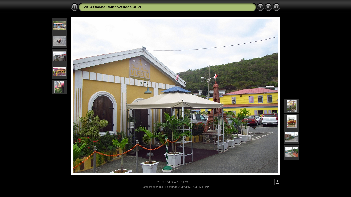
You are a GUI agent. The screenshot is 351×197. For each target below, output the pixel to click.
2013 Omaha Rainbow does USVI (112, 7)
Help (206, 186)
